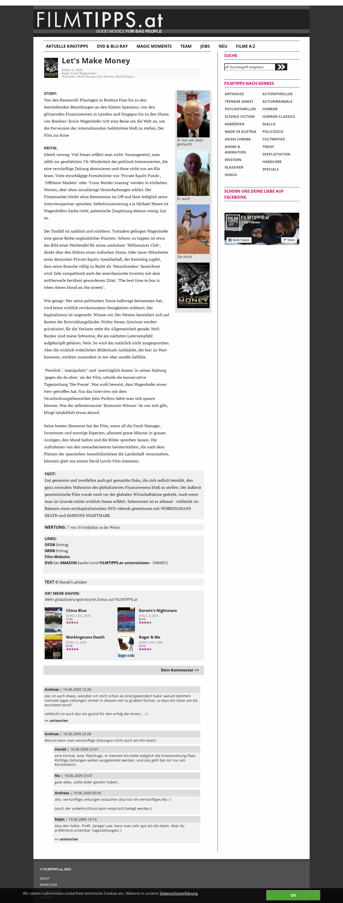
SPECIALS (270, 169)
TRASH (268, 146)
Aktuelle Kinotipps (67, 46)
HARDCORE (272, 161)
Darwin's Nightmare (158, 610)
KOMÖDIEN (234, 124)
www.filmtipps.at (171, 21)
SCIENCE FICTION (240, 116)
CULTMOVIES (273, 139)
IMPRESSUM (48, 885)
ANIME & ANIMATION (235, 149)
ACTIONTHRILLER (277, 93)
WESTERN (233, 159)
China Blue (76, 610)
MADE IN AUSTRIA (240, 131)
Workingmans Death (85, 637)
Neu (223, 46)
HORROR (269, 109)
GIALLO (268, 124)
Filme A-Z (245, 46)
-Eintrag (56, 544)
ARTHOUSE (234, 93)
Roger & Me (149, 637)
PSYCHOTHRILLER (240, 109)
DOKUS (231, 174)
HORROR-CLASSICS (278, 116)
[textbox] (249, 66)
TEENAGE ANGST (239, 101)
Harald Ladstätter (73, 582)
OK (293, 895)
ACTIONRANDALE (277, 101)
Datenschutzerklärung (179, 893)
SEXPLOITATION (276, 154)
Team (186, 46)
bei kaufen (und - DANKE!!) (106, 562)
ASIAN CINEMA (238, 139)
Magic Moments (154, 46)
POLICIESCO (272, 131)
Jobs (205, 46)
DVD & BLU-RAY (112, 46)
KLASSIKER (234, 167)
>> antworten (56, 720)
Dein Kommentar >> (180, 669)
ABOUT (45, 878)
